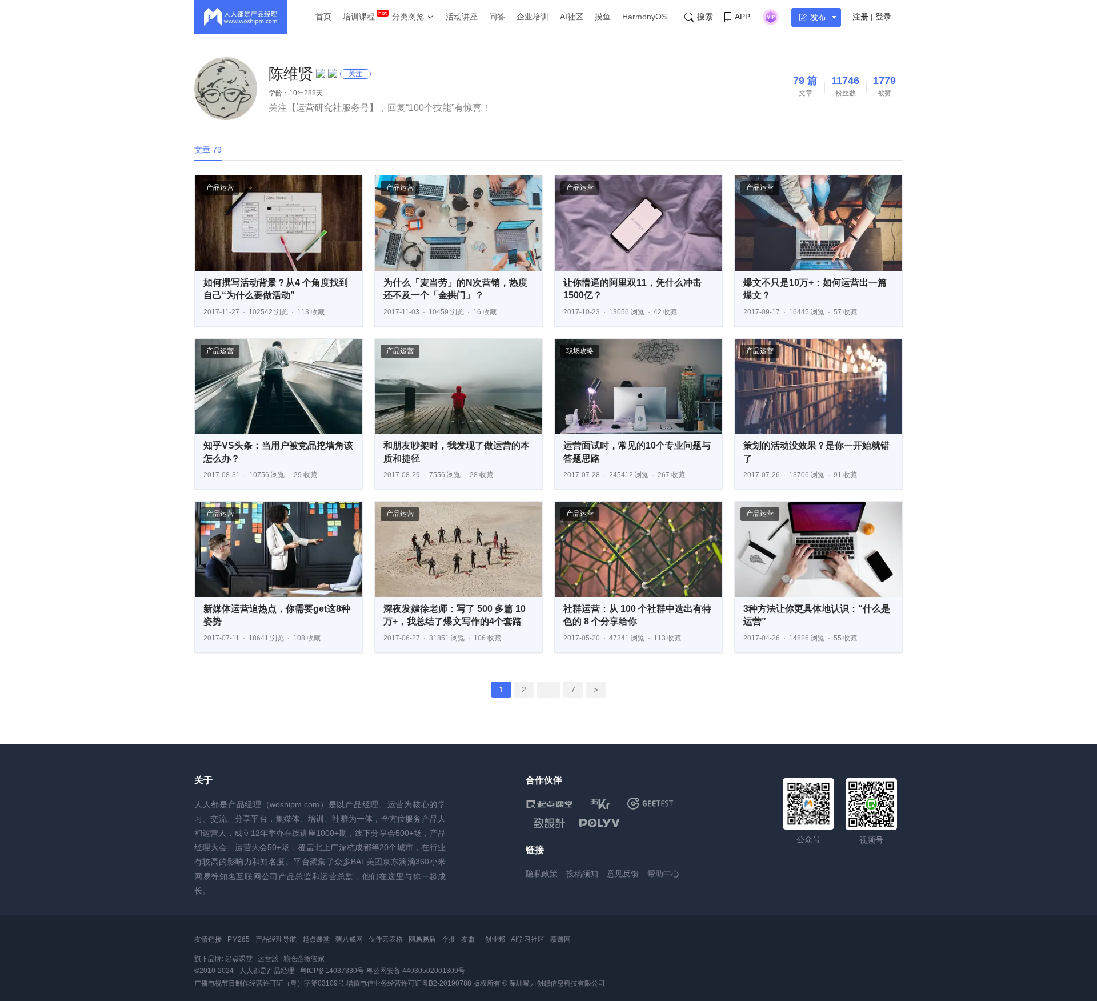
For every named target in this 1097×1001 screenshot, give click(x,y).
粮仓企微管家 (304, 959)
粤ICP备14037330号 (332, 971)
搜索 (705, 16)
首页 (323, 16)
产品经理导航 (276, 939)
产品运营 (220, 187)
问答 (497, 16)
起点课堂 (316, 939)
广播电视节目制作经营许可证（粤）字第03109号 (269, 983)
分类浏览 (408, 16)
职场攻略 (580, 351)
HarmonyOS (644, 16)
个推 (448, 939)
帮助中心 (663, 873)
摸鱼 (603, 16)
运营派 (268, 959)
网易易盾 (422, 939)
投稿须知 (582, 873)
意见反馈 (623, 873)
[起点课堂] (549, 804)
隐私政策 (542, 873)
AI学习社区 (528, 939)
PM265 (238, 939)
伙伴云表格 (386, 939)
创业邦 (495, 939)
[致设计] (549, 823)
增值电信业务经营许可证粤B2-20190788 (408, 983)
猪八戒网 (349, 939)
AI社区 (571, 16)
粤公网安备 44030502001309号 (415, 971)
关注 (355, 74)
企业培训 (532, 16)
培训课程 (359, 16)
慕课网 (560, 939)
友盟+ (470, 939)
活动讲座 (462, 16)
